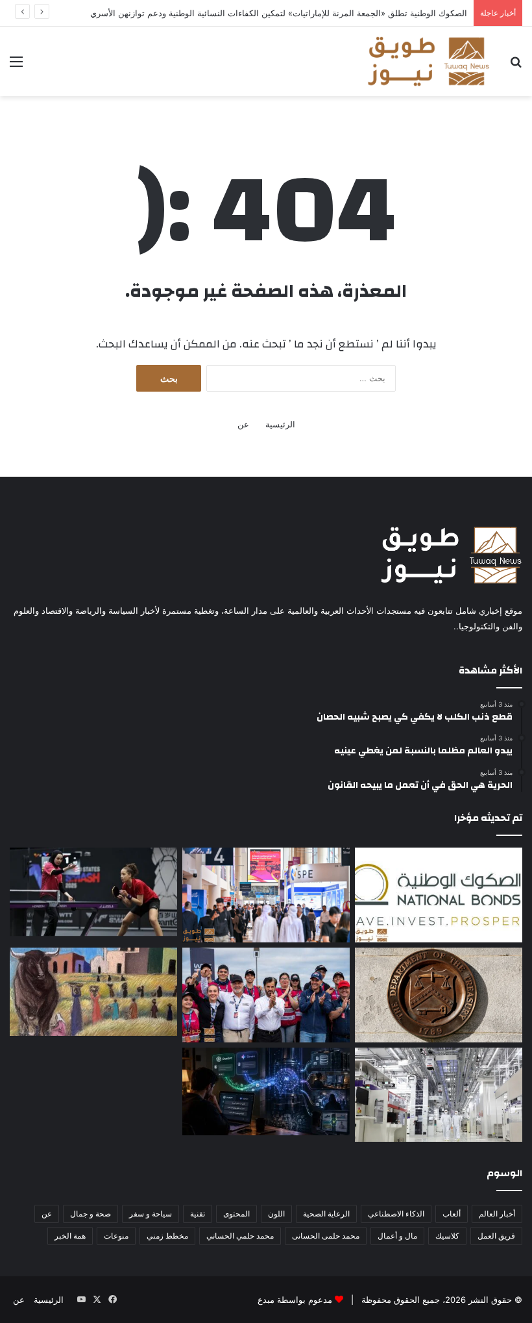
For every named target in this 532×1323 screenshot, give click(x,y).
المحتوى (236, 1213)
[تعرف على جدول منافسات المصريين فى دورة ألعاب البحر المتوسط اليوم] (93, 892)
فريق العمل (496, 1236)
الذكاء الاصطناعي (396, 1213)
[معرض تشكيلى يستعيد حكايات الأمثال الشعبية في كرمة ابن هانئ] (93, 992)
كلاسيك (447, 1236)
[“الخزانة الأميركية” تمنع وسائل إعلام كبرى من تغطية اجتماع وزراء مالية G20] (438, 995)
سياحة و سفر (150, 1213)
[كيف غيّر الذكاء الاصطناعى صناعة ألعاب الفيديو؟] (266, 1092)
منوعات (116, 1236)
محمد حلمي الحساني (240, 1236)
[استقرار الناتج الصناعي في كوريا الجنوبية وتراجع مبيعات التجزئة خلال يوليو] (438, 1095)
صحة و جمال (90, 1213)
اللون (276, 1213)
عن (243, 424)
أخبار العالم (497, 1213)
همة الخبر (70, 1236)
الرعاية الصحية (326, 1213)
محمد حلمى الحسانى (325, 1236)
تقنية (197, 1213)
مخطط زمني (167, 1236)
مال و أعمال (397, 1236)
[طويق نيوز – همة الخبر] (428, 61)
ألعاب (451, 1213)
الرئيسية (280, 424)
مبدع (266, 1299)
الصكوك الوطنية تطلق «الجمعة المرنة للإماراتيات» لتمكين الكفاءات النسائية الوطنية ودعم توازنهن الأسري (278, 13)
